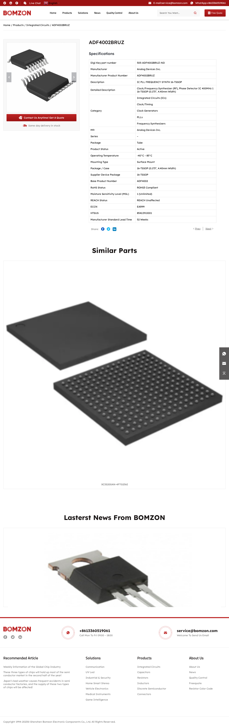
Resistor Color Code (201, 688)
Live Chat (35, 3)
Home (53, 13)
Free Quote (216, 13)
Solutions (83, 13)
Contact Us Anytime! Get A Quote (44, 117)
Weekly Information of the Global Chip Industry (32, 666)
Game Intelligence (97, 699)
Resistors (142, 677)
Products (67, 13)
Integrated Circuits (37, 25)
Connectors (144, 694)
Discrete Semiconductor (151, 688)
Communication (95, 666)
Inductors (143, 683)
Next (208, 228)
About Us (133, 13)
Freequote (195, 683)
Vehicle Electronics (97, 688)
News (97, 13)
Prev (198, 228)
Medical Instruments (98, 694)
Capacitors (143, 672)
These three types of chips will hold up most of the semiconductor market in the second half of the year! (36, 674)
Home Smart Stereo (98, 683)
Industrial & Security (98, 677)
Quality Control (114, 13)
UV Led (90, 672)
